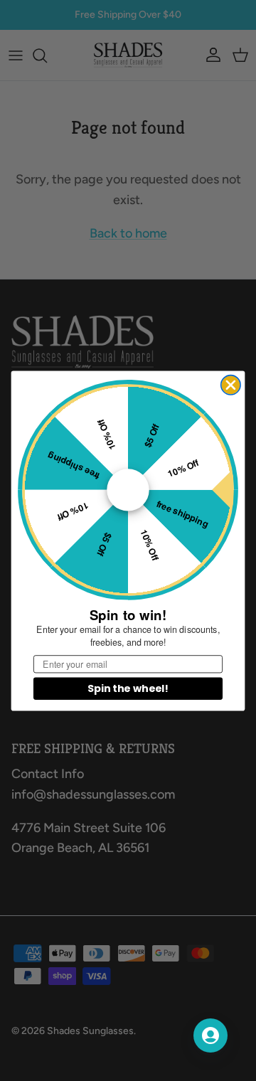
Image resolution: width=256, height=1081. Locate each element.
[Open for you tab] (210, 1035)
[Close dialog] (230, 384)
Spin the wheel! (127, 688)
